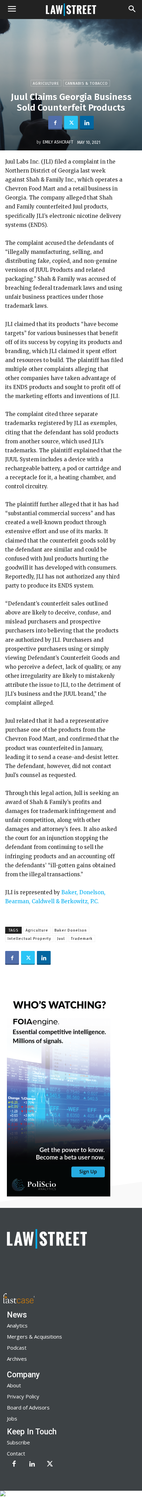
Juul (61, 938)
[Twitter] (71, 123)
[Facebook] (55, 123)
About (14, 1385)
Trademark (82, 938)
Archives (17, 1358)
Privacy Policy (23, 1396)
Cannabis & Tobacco (86, 83)
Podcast (17, 1347)
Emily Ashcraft (58, 142)
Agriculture (46, 83)
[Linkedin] (87, 123)
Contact (16, 1453)
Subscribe (18, 1442)
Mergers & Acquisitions (34, 1336)
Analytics (17, 1325)
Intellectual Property (29, 938)
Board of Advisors (28, 1407)
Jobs (12, 1418)
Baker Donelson (70, 930)
